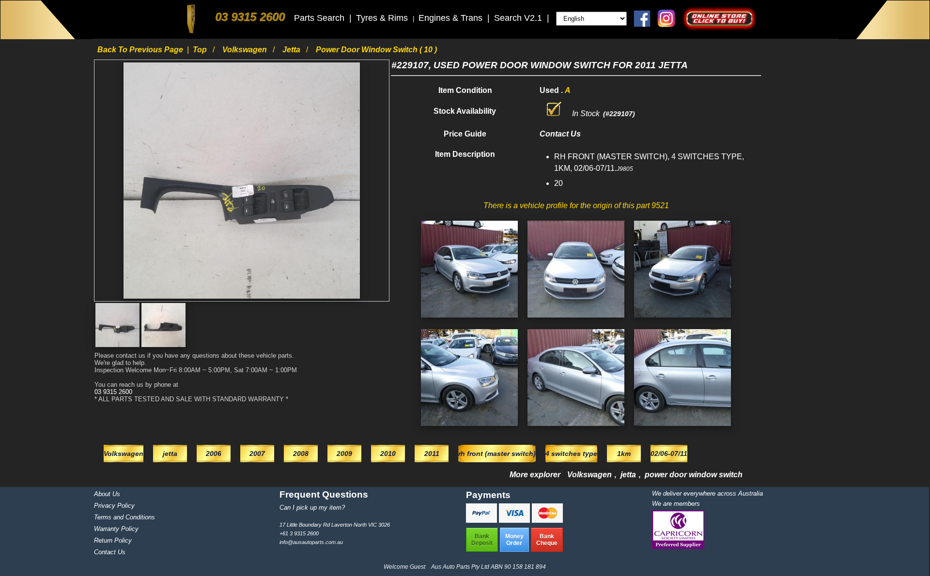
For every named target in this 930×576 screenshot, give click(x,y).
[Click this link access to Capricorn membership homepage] (678, 546)
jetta (292, 49)
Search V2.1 (519, 18)
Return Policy (113, 540)
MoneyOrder (514, 539)
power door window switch (694, 474)
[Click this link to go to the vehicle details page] (469, 320)
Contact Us (109, 552)
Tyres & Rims (383, 18)
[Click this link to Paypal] (482, 520)
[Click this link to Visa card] (515, 520)
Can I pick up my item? (312, 507)
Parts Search (320, 18)
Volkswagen (245, 49)
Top (201, 49)
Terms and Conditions (124, 517)
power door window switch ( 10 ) (376, 49)
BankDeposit (482, 539)
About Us (107, 494)
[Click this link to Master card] (547, 520)
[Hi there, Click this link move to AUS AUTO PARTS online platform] (718, 28)
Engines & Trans (451, 18)
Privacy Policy (114, 505)
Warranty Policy (116, 528)
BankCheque (547, 539)
